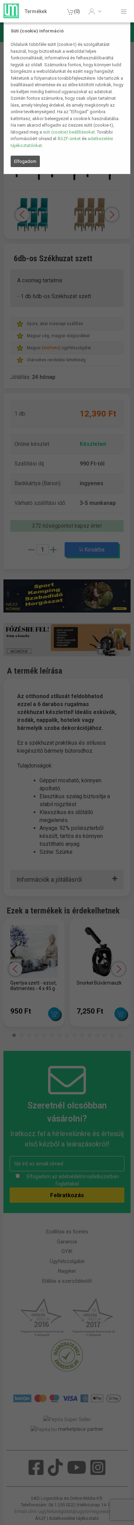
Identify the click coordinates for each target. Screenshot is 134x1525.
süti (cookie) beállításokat (69, 132)
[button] (95, 11)
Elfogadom (25, 161)
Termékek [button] (36, 11)
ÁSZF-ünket (69, 138)
